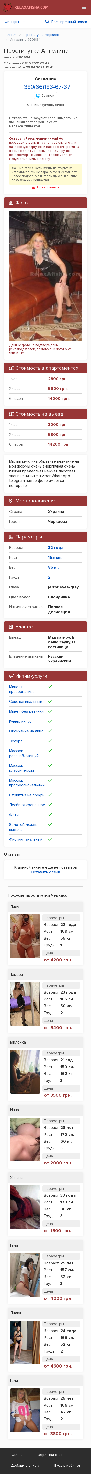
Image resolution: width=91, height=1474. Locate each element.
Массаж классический (21, 768)
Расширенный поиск (69, 21)
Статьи (17, 1455)
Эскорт (15, 741)
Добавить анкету (25, 1465)
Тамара (16, 974)
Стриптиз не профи (26, 795)
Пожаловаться (48, 187)
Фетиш (15, 814)
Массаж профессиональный (27, 783)
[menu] (84, 7)
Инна (14, 1110)
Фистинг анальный (25, 839)
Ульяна (16, 1177)
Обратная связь (51, 1455)
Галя (14, 1245)
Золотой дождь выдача (23, 827)
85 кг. (53, 567)
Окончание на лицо (26, 731)
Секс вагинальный (25, 701)
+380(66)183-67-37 (45, 87)
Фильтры (12, 22)
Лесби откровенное (27, 804)
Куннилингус (20, 721)
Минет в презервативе (22, 689)
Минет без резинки (26, 711)
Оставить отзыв (45, 872)
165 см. (55, 557)
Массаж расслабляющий (24, 753)
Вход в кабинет (67, 1465)
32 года (55, 547)
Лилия (15, 1313)
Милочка (18, 1042)
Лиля (14, 907)
